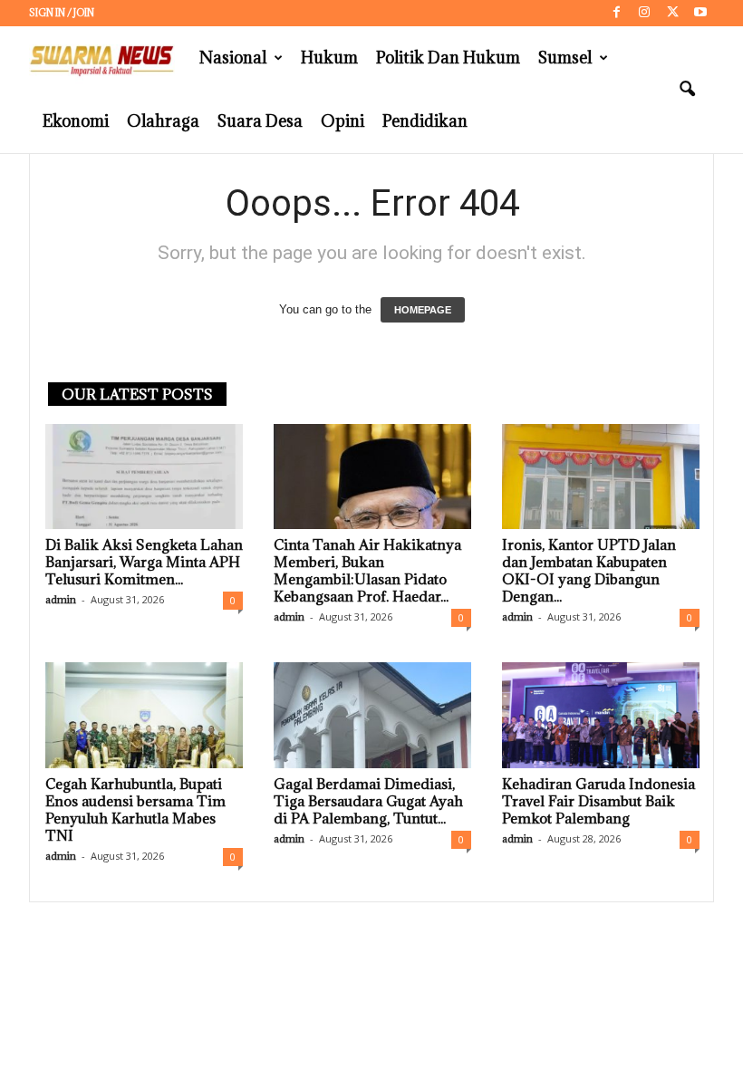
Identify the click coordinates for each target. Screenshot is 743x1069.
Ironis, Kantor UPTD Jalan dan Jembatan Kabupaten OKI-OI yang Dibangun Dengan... (589, 570)
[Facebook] (616, 13)
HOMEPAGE (422, 309)
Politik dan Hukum (448, 57)
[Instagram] (644, 13)
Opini (342, 121)
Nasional (232, 57)
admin (60, 599)
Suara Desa (260, 121)
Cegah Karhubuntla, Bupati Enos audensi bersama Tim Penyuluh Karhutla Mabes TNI (135, 809)
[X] (672, 13)
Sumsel (565, 57)
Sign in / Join (61, 12)
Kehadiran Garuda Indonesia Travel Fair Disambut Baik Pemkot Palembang (598, 801)
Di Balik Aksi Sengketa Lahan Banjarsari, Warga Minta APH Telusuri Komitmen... (144, 561)
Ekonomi (76, 121)
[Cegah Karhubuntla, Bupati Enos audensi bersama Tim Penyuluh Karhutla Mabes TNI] (144, 714)
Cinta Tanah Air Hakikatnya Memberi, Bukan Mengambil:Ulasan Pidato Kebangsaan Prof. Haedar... (367, 570)
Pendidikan (425, 121)
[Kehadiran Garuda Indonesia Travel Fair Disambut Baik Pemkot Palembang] (601, 714)
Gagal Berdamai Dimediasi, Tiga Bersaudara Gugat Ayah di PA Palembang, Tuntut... (368, 801)
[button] (687, 90)
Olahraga (163, 121)
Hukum (329, 57)
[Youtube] (700, 13)
